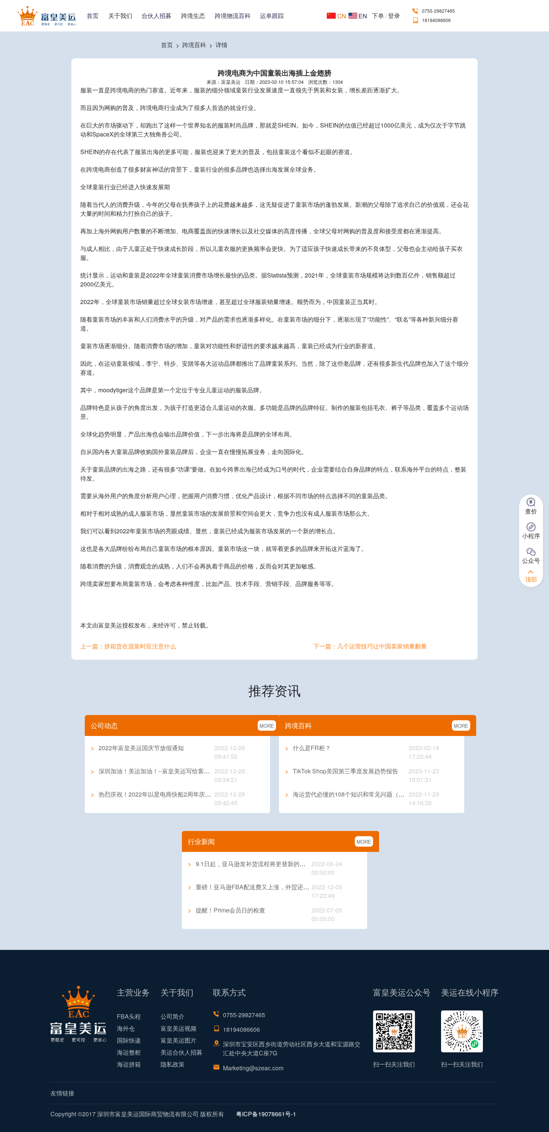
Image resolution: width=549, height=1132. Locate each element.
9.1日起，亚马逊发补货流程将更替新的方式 (249, 863)
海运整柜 (129, 1052)
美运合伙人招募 (181, 1052)
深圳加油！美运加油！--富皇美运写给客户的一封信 (162, 771)
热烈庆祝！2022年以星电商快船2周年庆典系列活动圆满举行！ (178, 794)
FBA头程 (129, 1016)
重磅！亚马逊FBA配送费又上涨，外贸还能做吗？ (257, 887)
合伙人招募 (156, 15)
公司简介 (172, 1016)
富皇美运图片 (178, 1040)
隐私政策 (172, 1064)
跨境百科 (194, 44)
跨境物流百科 (233, 15)
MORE (267, 725)
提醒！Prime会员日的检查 (226, 910)
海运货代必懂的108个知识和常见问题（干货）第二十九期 (365, 794)
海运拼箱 (129, 1064)
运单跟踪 (272, 15)
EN (363, 16)
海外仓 (126, 1028)
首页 (93, 15)
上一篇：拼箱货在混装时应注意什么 (128, 646)
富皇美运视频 (178, 1028)
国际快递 (129, 1040)
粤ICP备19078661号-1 (266, 1114)
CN (341, 16)
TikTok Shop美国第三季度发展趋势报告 (341, 771)
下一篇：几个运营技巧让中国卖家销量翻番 (370, 646)
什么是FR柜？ (308, 747)
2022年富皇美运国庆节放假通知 (137, 747)
